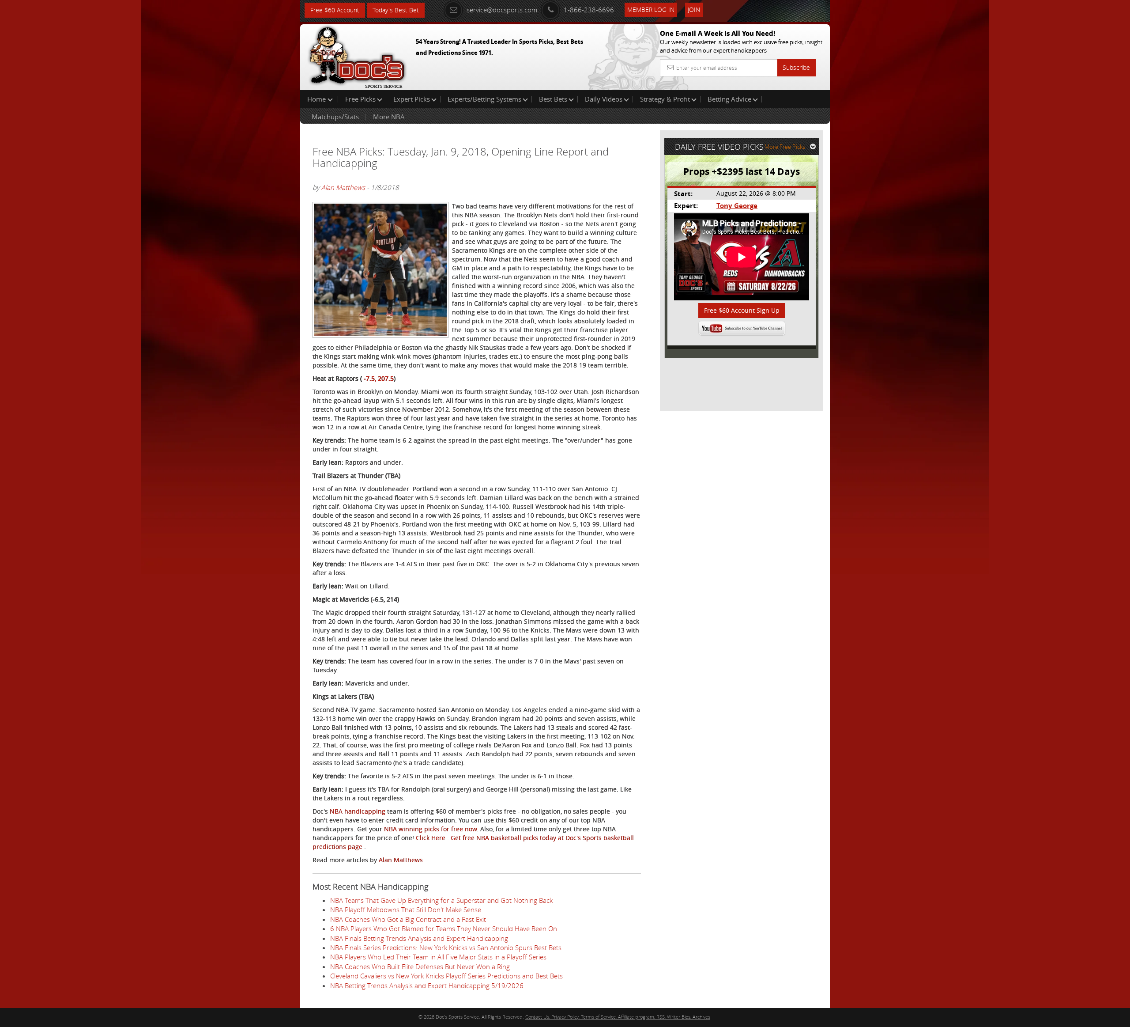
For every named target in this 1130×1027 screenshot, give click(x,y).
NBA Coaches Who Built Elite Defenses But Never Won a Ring (420, 966)
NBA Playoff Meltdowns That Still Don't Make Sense (405, 909)
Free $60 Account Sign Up (742, 310)
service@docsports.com (502, 9)
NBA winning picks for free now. (432, 829)
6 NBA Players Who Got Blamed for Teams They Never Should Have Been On (443, 928)
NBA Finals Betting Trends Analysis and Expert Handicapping (419, 938)
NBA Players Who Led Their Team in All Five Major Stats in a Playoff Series (438, 956)
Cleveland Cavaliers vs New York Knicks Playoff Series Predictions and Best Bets (446, 975)
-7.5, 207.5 (379, 378)
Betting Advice (729, 99)
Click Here (431, 838)
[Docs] (357, 55)
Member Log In (650, 9)
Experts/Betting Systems (484, 99)
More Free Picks (785, 147)
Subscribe (796, 67)
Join (694, 9)
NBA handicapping (358, 811)
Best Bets (553, 99)
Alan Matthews (343, 187)
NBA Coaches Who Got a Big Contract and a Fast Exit (408, 919)
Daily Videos (603, 99)
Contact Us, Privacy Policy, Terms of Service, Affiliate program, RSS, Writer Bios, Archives (617, 1016)
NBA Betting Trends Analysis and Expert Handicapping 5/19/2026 (427, 985)
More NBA (389, 116)
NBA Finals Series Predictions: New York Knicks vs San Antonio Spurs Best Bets (445, 947)
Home (317, 99)
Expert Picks (411, 99)
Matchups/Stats (335, 116)
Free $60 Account (334, 10)
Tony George (736, 205)
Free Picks (360, 99)
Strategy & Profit (665, 99)
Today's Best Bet (396, 10)
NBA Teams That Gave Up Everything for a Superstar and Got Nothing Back (441, 900)
